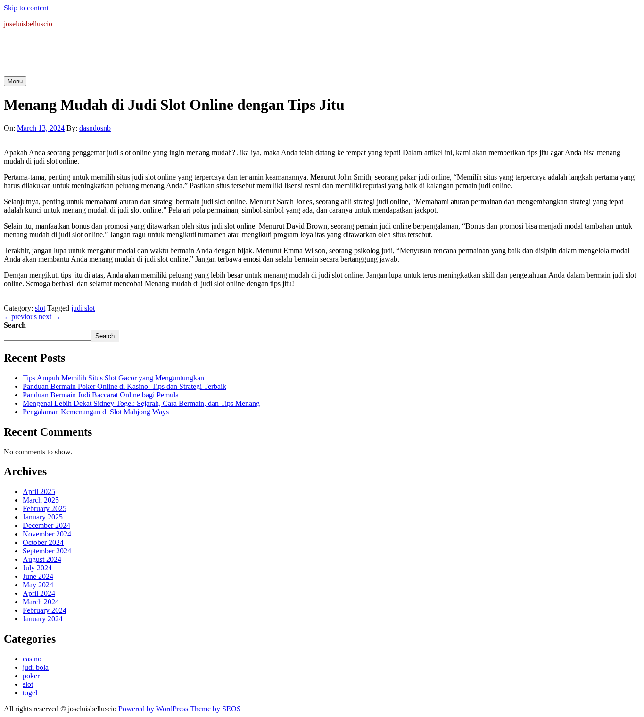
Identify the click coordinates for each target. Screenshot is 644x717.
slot (40, 308)
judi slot (83, 308)
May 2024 (38, 585)
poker (31, 676)
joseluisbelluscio (28, 24)
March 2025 (41, 500)
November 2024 (47, 534)
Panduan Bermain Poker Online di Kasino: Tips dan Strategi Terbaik (124, 386)
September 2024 (47, 551)
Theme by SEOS (215, 709)
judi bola (36, 667)
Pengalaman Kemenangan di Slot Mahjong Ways (96, 412)
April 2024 (39, 593)
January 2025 (43, 517)
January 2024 (43, 619)
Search (15, 325)
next (50, 317)
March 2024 (41, 602)
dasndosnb (95, 128)
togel (30, 693)
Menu (15, 81)
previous (20, 317)
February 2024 (44, 610)
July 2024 (37, 568)
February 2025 (44, 508)
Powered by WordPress (153, 709)
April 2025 (39, 491)
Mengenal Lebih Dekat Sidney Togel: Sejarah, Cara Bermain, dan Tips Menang (141, 403)
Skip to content (26, 8)
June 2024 (38, 576)
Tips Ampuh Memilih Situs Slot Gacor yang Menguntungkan (113, 378)
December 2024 (46, 525)
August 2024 (42, 559)
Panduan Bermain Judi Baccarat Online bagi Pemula (101, 395)
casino (32, 659)
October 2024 (43, 542)
